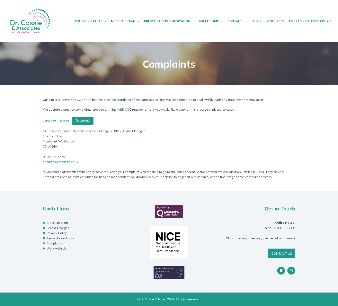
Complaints (55, 243)
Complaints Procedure (56, 120)
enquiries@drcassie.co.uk (60, 162)
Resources (275, 21)
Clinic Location (57, 223)
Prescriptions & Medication (167, 21)
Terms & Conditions (61, 238)
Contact (234, 21)
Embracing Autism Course (310, 21)
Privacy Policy (57, 233)
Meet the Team (123, 21)
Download (83, 120)
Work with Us (57, 248)
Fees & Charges (58, 228)
